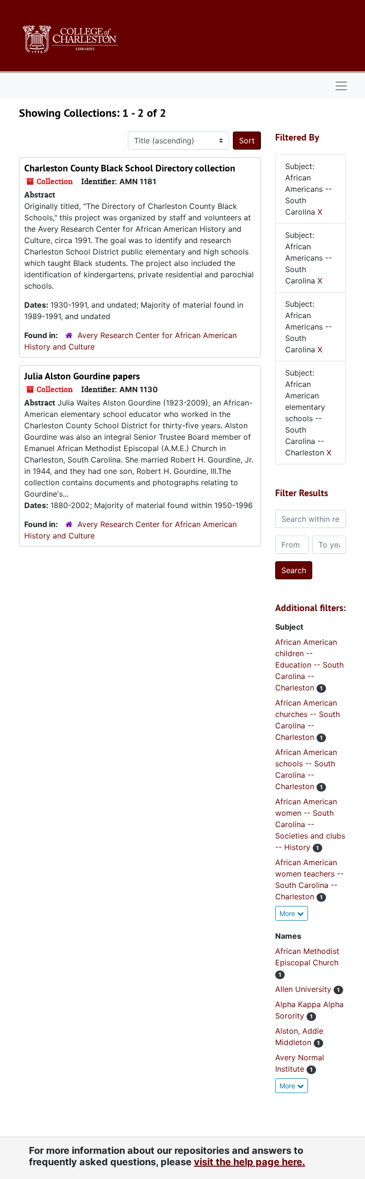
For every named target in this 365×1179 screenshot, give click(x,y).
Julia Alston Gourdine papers (82, 376)
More (288, 913)
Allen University (304, 989)
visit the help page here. (249, 1162)
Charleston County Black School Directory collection (129, 168)
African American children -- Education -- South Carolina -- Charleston (309, 664)
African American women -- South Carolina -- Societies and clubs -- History (310, 824)
